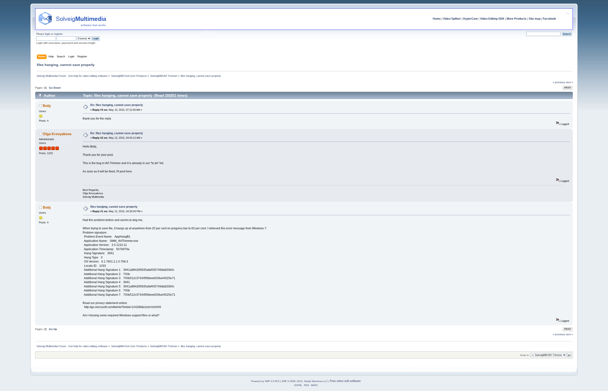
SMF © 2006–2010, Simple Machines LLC (305, 381)
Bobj (47, 106)
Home (437, 18)
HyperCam (470, 18)
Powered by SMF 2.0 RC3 (265, 381)
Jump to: (524, 355)
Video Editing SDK (492, 18)
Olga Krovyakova (57, 134)
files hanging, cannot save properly (114, 206)
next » (569, 82)
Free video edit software (345, 381)
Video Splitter (452, 18)
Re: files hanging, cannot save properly (116, 105)
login (47, 33)
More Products (517, 18)
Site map (535, 18)
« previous (559, 82)
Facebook (549, 18)
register (58, 33)
